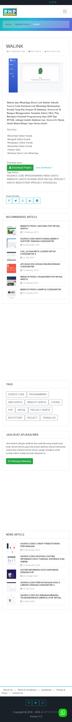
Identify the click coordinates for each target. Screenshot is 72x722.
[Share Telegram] (37, 201)
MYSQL (22, 409)
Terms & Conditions (27, 690)
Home (8, 24)
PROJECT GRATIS (40, 409)
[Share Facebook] (9, 201)
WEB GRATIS (15, 402)
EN (55, 2)
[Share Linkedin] (30, 201)
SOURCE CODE (16, 394)
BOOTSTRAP (15, 417)
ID (50, 2)
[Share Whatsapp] (23, 201)
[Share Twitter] (15, 201)
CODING (55, 402)
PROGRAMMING (38, 394)
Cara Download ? (44, 167)
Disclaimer (46, 690)
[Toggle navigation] (64, 11)
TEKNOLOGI (49, 417)
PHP (10, 409)
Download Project (21, 167)
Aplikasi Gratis (22, 24)
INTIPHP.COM (51, 712)
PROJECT (32, 417)
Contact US (17, 693)
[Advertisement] (36, 345)
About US (8, 690)
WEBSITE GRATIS (36, 402)
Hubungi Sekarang (20, 461)
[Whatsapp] (43, 703)
